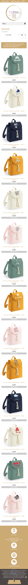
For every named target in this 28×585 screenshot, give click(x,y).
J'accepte (11, 580)
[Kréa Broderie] (14, 12)
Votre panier (19, 1)
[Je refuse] (26, 577)
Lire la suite (14, 82)
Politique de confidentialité (14, 583)
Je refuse (17, 580)
